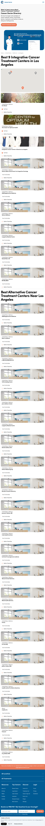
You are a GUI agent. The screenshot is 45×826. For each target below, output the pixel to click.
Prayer (24, 799)
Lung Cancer (15, 791)
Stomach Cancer (15, 799)
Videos (3, 793)
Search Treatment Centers (9, 24)
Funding (3, 796)
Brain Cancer (15, 801)
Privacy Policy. (25, 814)
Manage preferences (18, 823)
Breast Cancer (15, 788)
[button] (22, 773)
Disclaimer (35, 793)
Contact (3, 799)
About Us (4, 788)
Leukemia (14, 796)
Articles (3, 791)
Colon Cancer (15, 793)
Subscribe (40, 811)
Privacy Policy (38, 820)
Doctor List (25, 796)
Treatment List (26, 791)
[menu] (43, 2)
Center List (25, 788)
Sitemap (24, 801)
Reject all (10, 823)
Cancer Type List (26, 793)
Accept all (4, 823)
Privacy (34, 791)
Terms (34, 788)
